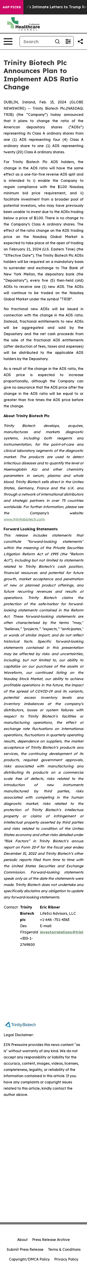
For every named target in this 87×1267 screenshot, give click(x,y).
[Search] (57, 41)
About (22, 1239)
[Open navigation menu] (8, 41)
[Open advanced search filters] (68, 41)
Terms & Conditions (64, 1249)
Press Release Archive (51, 1239)
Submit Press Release (25, 1249)
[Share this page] (80, 41)
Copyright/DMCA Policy (29, 1259)
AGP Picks (12, 7)
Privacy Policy (66, 1259)
